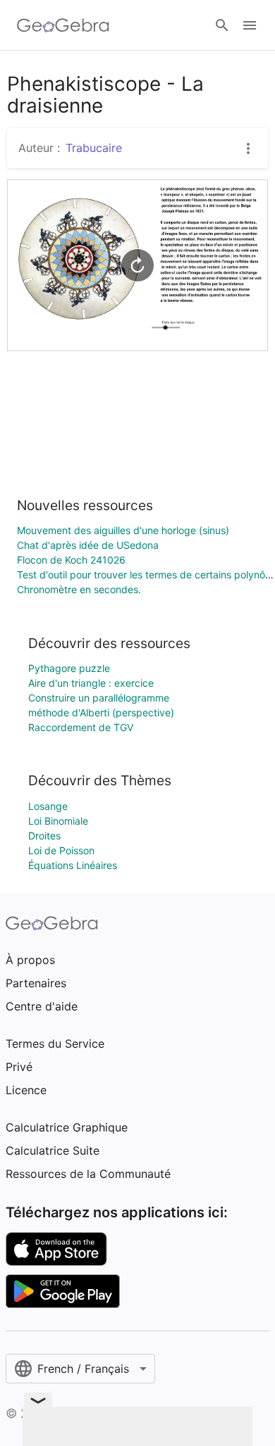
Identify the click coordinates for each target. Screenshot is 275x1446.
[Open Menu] (249, 25)
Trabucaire (94, 148)
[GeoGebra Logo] (63, 25)
